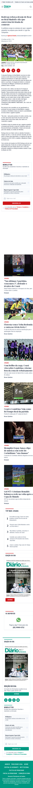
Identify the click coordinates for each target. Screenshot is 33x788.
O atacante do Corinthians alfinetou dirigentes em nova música (18, 456)
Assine (26, 764)
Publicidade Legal (17, 764)
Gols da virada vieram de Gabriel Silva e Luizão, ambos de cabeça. (18, 374)
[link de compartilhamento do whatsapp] (3, 70)
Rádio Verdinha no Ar (7, 2)
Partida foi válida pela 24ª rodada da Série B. (15, 414)
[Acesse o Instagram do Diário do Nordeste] (6, 700)
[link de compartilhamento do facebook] (8, 70)
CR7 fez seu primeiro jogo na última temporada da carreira (17, 500)
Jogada (6, 278)
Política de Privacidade (11, 209)
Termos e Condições (22, 207)
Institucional (24, 767)
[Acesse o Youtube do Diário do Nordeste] (18, 700)
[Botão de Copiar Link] (18, 70)
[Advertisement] (16, 234)
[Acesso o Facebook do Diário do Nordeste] (10, 700)
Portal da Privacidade (10, 773)
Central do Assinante (11, 767)
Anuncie (7, 764)
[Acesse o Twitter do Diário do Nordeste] (14, 700)
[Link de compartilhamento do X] (13, 70)
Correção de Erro (24, 773)
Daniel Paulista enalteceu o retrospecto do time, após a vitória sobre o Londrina (18, 289)
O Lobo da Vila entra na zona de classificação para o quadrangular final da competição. (18, 330)
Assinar (10, 600)
